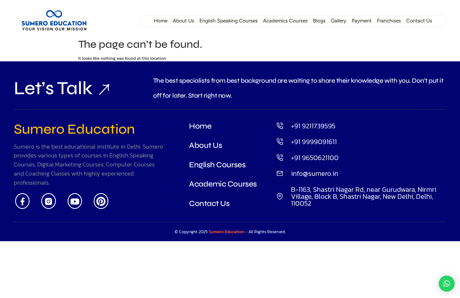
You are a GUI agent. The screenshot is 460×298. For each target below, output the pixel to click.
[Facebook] (22, 201)
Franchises (389, 21)
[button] (447, 284)
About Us (183, 21)
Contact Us (419, 21)
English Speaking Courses (228, 21)
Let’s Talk (53, 88)
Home (160, 21)
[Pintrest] (101, 201)
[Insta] (48, 201)
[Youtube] (75, 201)
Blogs (319, 21)
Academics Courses (285, 21)
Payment (362, 21)
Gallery (338, 21)
